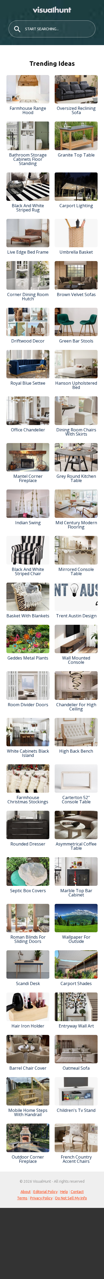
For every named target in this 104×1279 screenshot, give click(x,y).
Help (64, 1192)
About (26, 1192)
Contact (77, 1192)
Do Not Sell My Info (71, 1198)
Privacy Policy (41, 1198)
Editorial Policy (45, 1192)
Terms (22, 1198)
